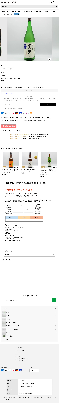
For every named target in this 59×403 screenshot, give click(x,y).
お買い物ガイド (19, 356)
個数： (3, 81)
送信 (48, 104)
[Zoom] (49, 59)
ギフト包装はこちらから (7, 93)
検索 (16, 354)
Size (2, 66)
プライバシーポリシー (20, 361)
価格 (2, 73)
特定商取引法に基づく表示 (21, 358)
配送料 (4, 78)
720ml (11, 68)
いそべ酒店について (20, 350)
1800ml (4, 68)
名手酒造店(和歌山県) (6, 14)
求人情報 (17, 352)
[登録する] (54, 300)
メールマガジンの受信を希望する (13, 109)
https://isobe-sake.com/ (25, 393)
